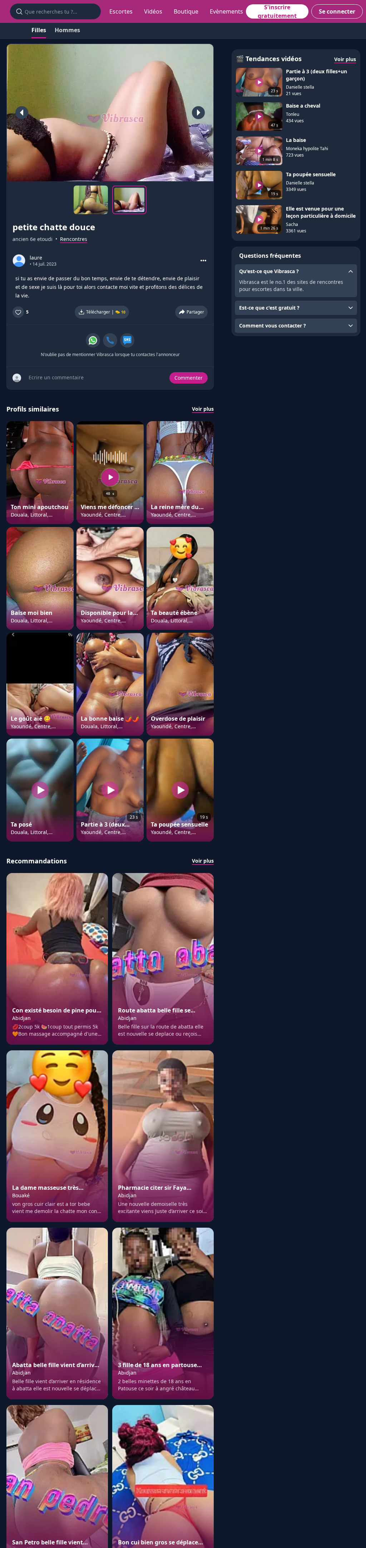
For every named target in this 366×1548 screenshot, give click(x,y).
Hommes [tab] (67, 30)
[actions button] (203, 260)
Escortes (121, 11)
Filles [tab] (38, 30)
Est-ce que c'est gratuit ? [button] (269, 307)
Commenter (188, 377)
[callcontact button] (110, 340)
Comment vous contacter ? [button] (272, 325)
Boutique (186, 11)
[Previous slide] (21, 112)
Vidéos (153, 11)
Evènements (226, 11)
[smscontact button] (127, 340)
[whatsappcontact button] (93, 340)
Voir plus (203, 408)
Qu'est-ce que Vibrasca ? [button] (269, 271)
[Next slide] (198, 112)
